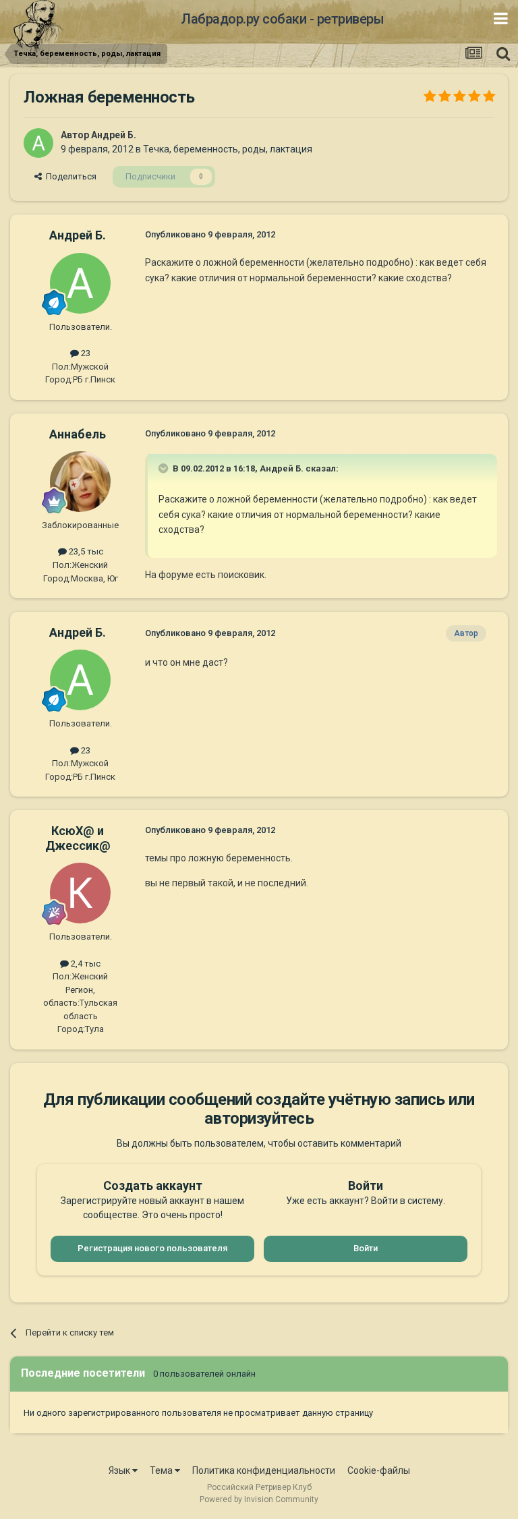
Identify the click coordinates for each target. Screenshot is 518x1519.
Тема (162, 1470)
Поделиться (69, 176)
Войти (365, 1248)
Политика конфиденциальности (263, 1470)
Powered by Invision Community (259, 1499)
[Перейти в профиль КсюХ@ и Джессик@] (80, 893)
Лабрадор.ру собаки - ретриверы (282, 19)
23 (84, 353)
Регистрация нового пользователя (152, 1248)
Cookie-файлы (378, 1470)
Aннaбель (77, 434)
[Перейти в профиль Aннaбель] (80, 481)
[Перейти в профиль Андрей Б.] (38, 143)
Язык (120, 1470)
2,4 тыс (84, 963)
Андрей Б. (113, 135)
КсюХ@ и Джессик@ (78, 838)
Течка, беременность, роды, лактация (227, 149)
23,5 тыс (85, 551)
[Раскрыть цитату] (165, 468)
